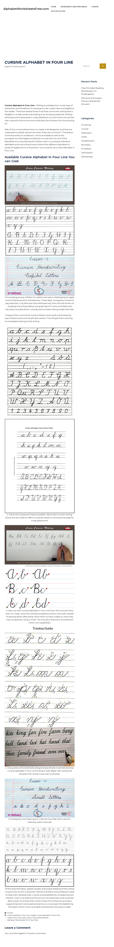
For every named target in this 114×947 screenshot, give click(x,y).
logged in (22, 933)
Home (53, 7)
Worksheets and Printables (74, 7)
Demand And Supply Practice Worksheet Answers (91, 101)
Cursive (94, 7)
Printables (86, 149)
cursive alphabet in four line (18, 915)
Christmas (86, 125)
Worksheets (87, 157)
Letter (84, 137)
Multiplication (58, 11)
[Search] (103, 66)
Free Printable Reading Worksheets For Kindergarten (92, 91)
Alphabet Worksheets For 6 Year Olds (22, 920)
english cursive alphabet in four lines (45, 915)
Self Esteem (87, 153)
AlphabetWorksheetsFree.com (26, 9)
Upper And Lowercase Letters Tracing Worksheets (27, 918)
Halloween (86, 133)
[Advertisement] (57, 33)
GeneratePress (78, 942)
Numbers (86, 145)
